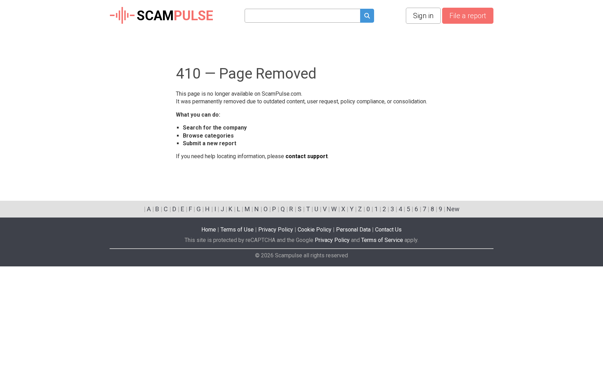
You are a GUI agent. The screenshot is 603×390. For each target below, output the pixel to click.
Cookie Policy (315, 229)
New (453, 209)
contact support (306, 156)
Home (208, 229)
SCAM (175, 15)
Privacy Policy (275, 229)
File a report (467, 16)
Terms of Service (382, 240)
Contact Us (388, 229)
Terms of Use (237, 229)
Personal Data (353, 229)
